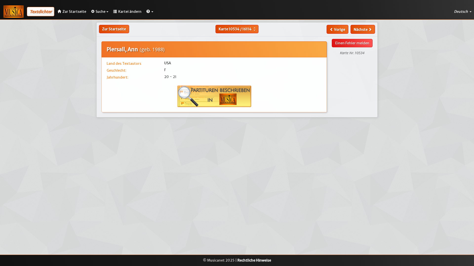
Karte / (238, 29)
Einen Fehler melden (352, 43)
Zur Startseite (114, 29)
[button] (150, 11)
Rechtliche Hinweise (254, 260)
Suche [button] (100, 11)
